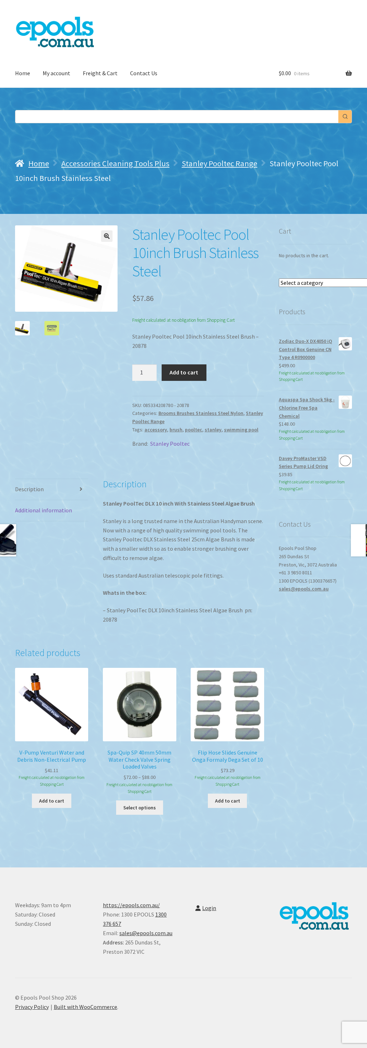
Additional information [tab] (43, 510)
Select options (139, 807)
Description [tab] (29, 489)
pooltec (193, 429)
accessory (155, 429)
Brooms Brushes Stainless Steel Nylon (200, 413)
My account (56, 73)
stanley (213, 429)
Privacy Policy (32, 1006)
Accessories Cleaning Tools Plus (115, 163)
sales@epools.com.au (304, 588)
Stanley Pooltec (170, 443)
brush (176, 429)
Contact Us (143, 73)
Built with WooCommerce (85, 1006)
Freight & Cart (100, 73)
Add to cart (184, 372)
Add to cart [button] (51, 801)
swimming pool (241, 429)
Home (22, 73)
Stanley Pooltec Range (219, 163)
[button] (107, 236)
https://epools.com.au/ (131, 905)
